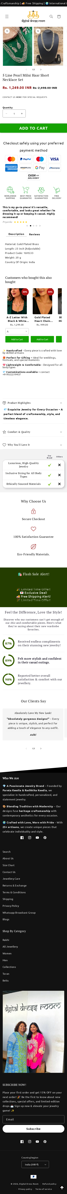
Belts (6, 980)
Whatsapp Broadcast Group (19, 912)
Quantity (8, 107)
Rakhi (6, 939)
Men (5, 960)
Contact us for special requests (25, 97)
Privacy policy (25, 1189)
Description (16, 234)
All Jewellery (10, 946)
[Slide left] (26, 69)
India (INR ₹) (32, 1164)
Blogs (6, 919)
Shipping (8, 898)
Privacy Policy (11, 905)
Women (7, 953)
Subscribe (33, 1128)
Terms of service (43, 1189)
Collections (9, 966)
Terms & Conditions (14, 892)
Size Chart (9, 865)
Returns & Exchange (15, 885)
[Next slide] (40, 225)
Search (7, 851)
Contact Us (9, 871)
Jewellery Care (11, 878)
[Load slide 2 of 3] (33, 225)
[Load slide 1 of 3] (30, 225)
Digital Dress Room (28, 1183)
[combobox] (17, 331)
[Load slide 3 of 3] (36, 225)
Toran (6, 973)
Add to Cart (17, 339)
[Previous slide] (27, 225)
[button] (7, 16)
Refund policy (49, 1183)
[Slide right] (40, 69)
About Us (8, 858)
